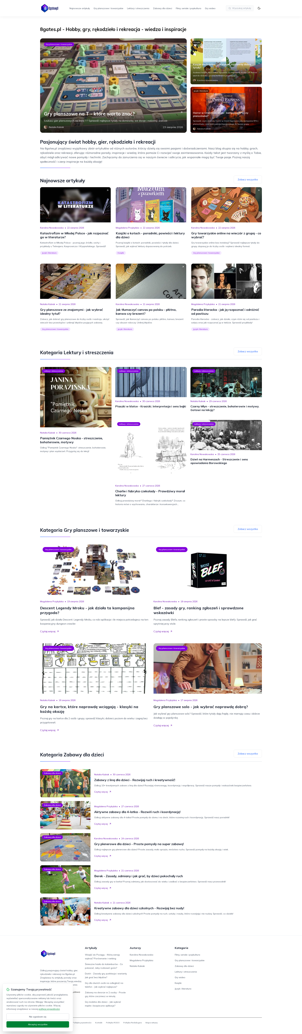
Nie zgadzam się (37, 1016)
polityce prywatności (49, 1009)
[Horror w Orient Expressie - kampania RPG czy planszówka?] (226, 110)
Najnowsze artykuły (80, 8)
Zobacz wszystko (248, 179)
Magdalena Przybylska (127, 227)
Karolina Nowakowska (52, 227)
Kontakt (98, 1022)
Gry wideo (210, 8)
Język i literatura (201, 91)
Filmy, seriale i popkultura (188, 8)
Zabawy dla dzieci (162, 8)
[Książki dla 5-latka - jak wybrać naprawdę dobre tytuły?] (226, 61)
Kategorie (181, 948)
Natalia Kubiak (47, 304)
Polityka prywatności (82, 1022)
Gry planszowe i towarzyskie (108, 8)
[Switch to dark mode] (259, 8)
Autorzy (135, 948)
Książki (197, 42)
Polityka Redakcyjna (132, 1022)
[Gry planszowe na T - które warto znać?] (113, 85)
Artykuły (91, 948)
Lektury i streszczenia (138, 8)
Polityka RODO (113, 1022)
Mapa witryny (151, 1022)
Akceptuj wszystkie (38, 1024)
